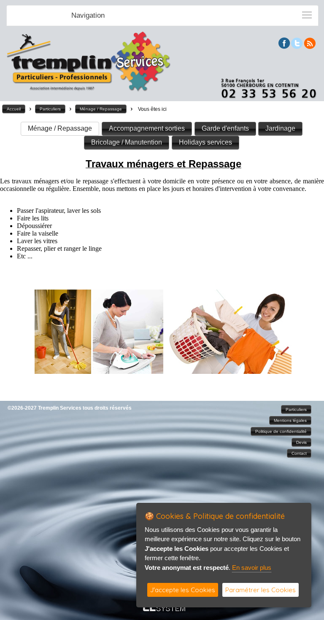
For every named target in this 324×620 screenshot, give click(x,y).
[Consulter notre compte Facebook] (284, 46)
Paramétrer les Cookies (260, 590)
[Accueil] (88, 90)
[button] (13, 109)
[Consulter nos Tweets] (297, 46)
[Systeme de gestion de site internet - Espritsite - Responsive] (164, 608)
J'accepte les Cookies (182, 590)
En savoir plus (251, 567)
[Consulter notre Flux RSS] (310, 46)
